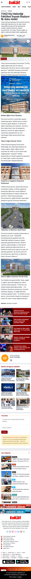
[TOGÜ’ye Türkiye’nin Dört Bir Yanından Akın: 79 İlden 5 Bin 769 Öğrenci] (23, 373)
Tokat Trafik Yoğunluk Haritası (10, 541)
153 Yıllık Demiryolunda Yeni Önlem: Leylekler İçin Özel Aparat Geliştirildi (20, 475)
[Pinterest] (13, 531)
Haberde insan (6, 554)
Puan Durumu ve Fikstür (9, 543)
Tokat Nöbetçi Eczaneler (9, 536)
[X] (10, 531)
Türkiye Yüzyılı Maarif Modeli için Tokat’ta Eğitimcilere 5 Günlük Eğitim (8, 379)
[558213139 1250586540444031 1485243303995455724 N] (15, 94)
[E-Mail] (11, 360)
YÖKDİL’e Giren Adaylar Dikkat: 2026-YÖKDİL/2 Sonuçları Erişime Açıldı (7, 394)
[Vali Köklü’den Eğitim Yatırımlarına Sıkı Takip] (8, 401)
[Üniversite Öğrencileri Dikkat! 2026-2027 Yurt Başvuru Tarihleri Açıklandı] (23, 387)
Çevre (14, 472)
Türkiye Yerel (11, 552)
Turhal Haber (5, 556)
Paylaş (4, 59)
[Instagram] (15, 531)
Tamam (19, 577)
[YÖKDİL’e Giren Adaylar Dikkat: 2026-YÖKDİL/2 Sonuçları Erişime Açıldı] (8, 387)
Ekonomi (14, 502)
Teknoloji (15, 457)
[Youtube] (21, 531)
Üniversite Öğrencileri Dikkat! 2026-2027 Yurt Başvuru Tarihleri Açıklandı (22, 394)
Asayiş (24, 6)
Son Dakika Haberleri (8, 546)
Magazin (21, 557)
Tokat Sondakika (6, 6)
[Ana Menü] (1, 2)
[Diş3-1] (15, 171)
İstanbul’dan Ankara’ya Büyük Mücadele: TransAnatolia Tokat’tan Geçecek (20, 490)
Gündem (14, 494)
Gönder (4, 432)
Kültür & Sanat (6, 557)
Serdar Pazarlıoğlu (15, 357)
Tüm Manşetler (7, 545)
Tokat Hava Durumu (8, 538)
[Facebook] (7, 531)
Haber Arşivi (6, 548)
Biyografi (14, 557)
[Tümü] (29, 453)
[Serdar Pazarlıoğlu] (5, 358)
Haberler (3, 11)
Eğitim (10, 11)
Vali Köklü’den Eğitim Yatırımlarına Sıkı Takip (6, 407)
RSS (4, 570)
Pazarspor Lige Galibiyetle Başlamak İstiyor (20, 483)
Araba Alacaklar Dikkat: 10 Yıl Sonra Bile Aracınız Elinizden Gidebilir (20, 468)
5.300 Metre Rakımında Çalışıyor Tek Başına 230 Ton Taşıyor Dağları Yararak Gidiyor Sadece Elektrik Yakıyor (20, 460)
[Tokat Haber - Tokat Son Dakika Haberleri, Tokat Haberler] (14, 2)
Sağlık (27, 557)
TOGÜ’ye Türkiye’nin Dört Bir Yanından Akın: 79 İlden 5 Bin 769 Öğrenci (22, 379)
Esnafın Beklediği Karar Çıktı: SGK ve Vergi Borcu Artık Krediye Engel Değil (20, 498)
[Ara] (29, 2)
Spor (19, 6)
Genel (14, 464)
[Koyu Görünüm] (27, 2)
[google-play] (22, 562)
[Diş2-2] (15, 216)
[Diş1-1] (15, 267)
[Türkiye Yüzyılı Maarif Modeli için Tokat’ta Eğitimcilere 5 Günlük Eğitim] (8, 373)
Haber (14, 6)
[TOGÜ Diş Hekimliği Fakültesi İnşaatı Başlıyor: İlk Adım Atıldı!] (15, 47)
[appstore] (9, 562)
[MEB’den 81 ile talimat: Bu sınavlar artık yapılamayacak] (23, 401)
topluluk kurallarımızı (15, 437)
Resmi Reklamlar (16, 554)
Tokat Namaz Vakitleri (8, 539)
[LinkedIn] (18, 531)
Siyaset (20, 556)
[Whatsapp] (24, 531)
